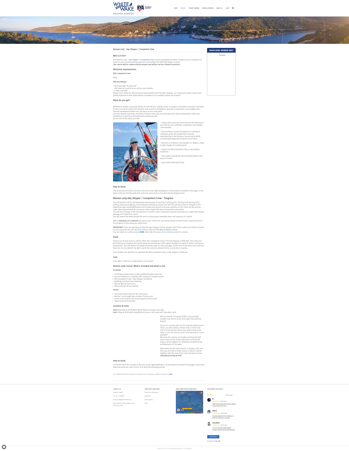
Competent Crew (147, 60)
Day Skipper (134, 60)
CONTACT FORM (117, 392)
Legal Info (148, 396)
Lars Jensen (215, 423)
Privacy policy (149, 399)
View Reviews (213, 436)
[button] (4, 447)
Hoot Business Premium (176, 448)
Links (146, 403)
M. (213, 399)
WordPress (189, 448)
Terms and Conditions (151, 392)
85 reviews (229, 395)
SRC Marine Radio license (166, 230)
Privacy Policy (160, 448)
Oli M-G (214, 411)
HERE (170, 374)
